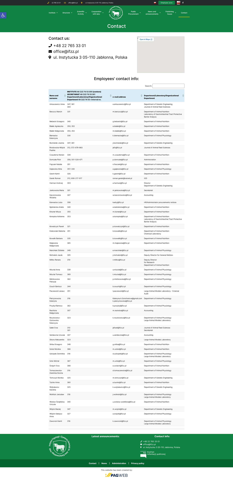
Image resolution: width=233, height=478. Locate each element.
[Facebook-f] (183, 2)
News (104, 463)
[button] (3, 15)
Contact (184, 13)
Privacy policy (137, 463)
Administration (119, 463)
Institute (52, 13)
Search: (148, 86)
